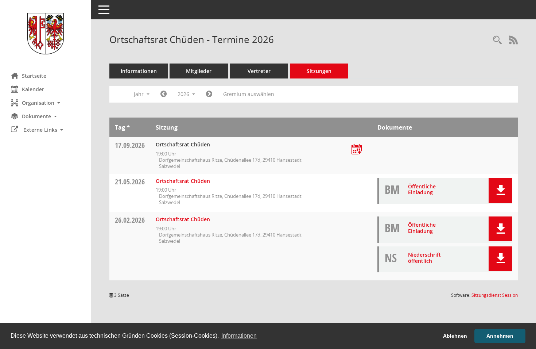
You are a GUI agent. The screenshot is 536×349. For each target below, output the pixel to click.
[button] (45, 103)
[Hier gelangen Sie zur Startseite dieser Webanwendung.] (45, 33)
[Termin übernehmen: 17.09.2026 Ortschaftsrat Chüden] (356, 150)
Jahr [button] (139, 94)
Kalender (33, 89)
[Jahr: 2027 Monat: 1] (209, 94)
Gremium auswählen (248, 94)
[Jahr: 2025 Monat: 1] (163, 94)
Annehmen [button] (499, 336)
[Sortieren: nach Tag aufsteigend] (128, 127)
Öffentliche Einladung (422, 189)
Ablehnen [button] (455, 336)
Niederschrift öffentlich (424, 257)
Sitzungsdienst (494, 295)
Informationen (139, 71)
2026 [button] (184, 94)
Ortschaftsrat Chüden (183, 180)
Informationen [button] (239, 336)
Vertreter (259, 71)
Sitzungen (319, 71)
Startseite (34, 75)
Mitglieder (198, 71)
